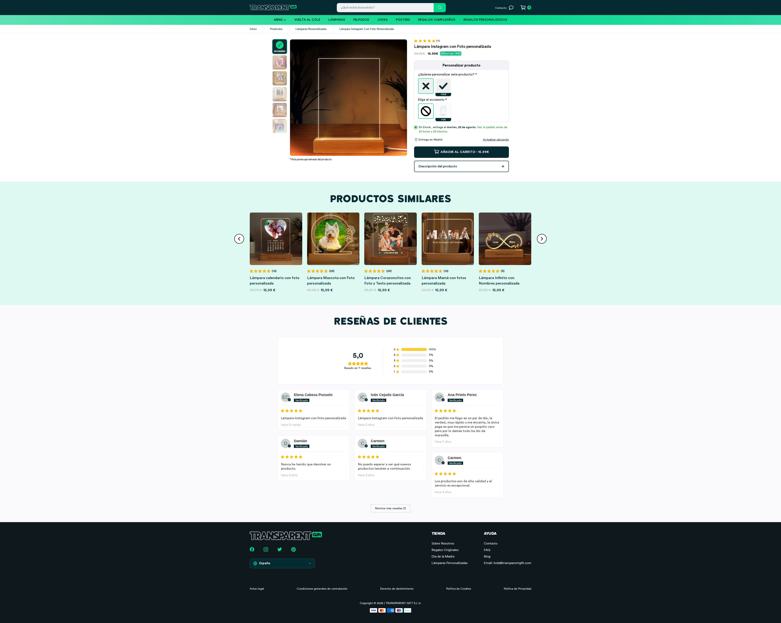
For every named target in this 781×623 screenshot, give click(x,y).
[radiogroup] (461, 86)
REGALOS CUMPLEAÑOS (436, 19)
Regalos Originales (445, 550)
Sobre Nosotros (443, 543)
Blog (487, 556)
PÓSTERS (403, 19)
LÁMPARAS (336, 19)
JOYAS (382, 19)
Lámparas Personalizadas (311, 29)
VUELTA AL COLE (307, 19)
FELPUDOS (361, 19)
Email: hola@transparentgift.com (507, 563)
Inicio (253, 29)
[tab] (461, 74)
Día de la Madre (443, 556)
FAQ (487, 550)
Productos (276, 29)
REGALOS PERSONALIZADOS (485, 19)
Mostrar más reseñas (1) (390, 508)
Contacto (490, 543)
